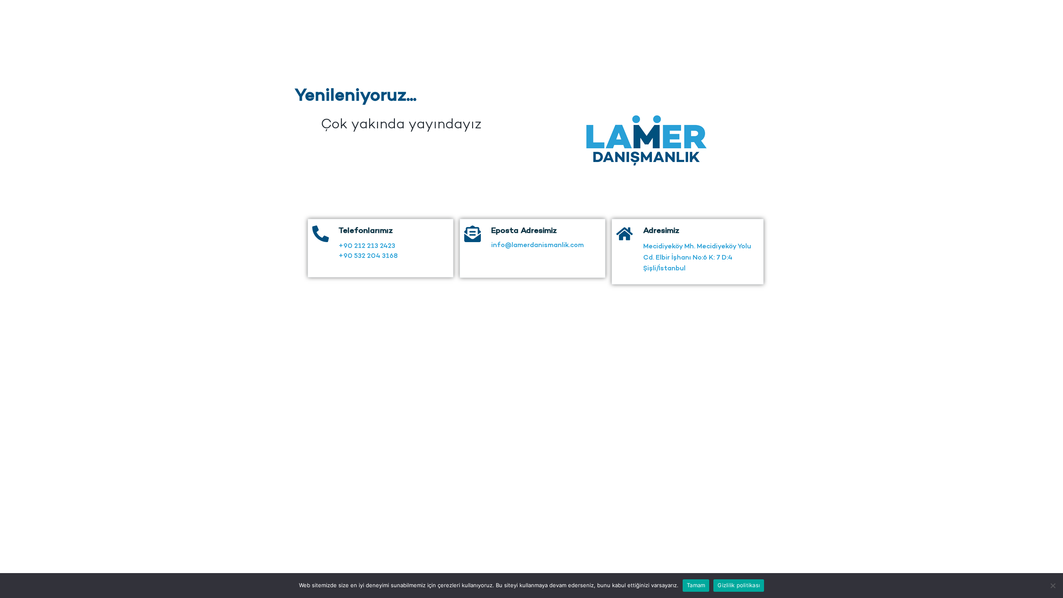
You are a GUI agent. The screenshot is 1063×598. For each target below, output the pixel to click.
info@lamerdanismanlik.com (537, 246)
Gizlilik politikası (739, 585)
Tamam (696, 585)
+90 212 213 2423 (366, 246)
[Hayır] (1052, 585)
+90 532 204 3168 (368, 256)
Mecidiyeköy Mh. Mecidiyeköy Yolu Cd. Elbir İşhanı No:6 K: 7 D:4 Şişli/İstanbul (697, 258)
